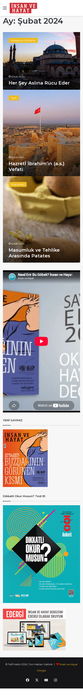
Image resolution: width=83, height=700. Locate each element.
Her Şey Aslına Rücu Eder (39, 83)
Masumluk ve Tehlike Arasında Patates (34, 253)
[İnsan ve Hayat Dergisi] (24, 8)
